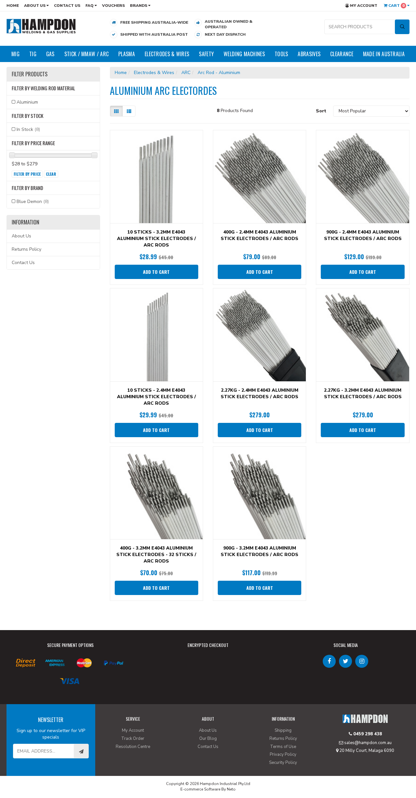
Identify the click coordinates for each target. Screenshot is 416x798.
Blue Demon (33, 201)
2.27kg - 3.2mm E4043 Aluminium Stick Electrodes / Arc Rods (363, 393)
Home (12, 5)
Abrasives (309, 54)
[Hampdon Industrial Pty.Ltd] (41, 26)
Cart (396, 5)
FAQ (90, 5)
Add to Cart (156, 271)
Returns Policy (26, 249)
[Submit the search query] (402, 26)
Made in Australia (384, 54)
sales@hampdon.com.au (367, 743)
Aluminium (27, 102)
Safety (206, 54)
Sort (321, 111)
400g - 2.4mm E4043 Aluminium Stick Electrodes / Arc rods (259, 235)
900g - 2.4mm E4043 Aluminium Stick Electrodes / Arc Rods (363, 235)
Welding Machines (244, 54)
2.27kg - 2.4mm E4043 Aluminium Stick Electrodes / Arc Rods (259, 393)
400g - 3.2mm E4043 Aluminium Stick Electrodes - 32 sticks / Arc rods (156, 554)
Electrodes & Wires (167, 54)
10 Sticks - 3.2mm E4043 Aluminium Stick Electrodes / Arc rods (156, 238)
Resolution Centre (133, 747)
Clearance (341, 54)
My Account (363, 5)
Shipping (283, 730)
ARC (185, 73)
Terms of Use (283, 747)
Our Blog (208, 738)
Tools (281, 54)
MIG (15, 54)
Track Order (132, 738)
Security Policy (283, 763)
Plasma (126, 54)
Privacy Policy (283, 754)
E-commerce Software (200, 789)
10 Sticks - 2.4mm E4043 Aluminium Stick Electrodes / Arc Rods (156, 396)
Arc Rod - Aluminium (219, 73)
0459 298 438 (367, 734)
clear (51, 174)
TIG (32, 54)
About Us (35, 5)
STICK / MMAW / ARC (86, 54)
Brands (139, 5)
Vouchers (113, 5)
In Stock (28, 129)
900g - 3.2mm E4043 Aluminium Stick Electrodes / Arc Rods (259, 551)
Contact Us (67, 5)
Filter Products (29, 74)
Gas (50, 54)
